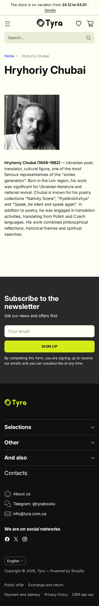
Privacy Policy (56, 595)
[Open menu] (7, 23)
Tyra (41, 571)
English (13, 561)
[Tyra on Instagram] (24, 540)
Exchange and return (46, 585)
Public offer (14, 585)
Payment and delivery (22, 595)
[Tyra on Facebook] (7, 540)
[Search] (88, 38)
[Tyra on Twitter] (16, 540)
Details (50, 10)
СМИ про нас (83, 595)
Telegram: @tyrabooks (34, 503)
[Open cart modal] (90, 23)
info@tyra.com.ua (29, 513)
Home (9, 56)
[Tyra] (50, 24)
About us (22, 493)
